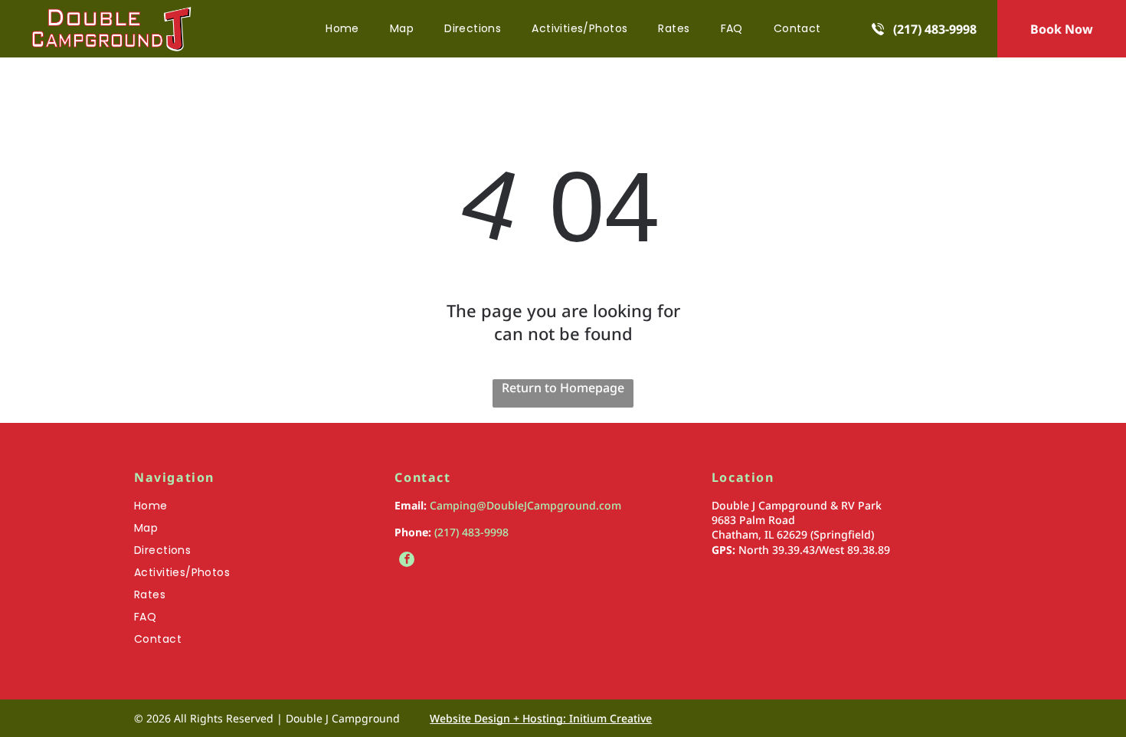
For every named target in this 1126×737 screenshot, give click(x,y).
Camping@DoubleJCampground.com (525, 505)
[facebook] (406, 561)
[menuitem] (342, 29)
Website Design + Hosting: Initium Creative (541, 718)
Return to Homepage (563, 387)
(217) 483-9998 (471, 532)
